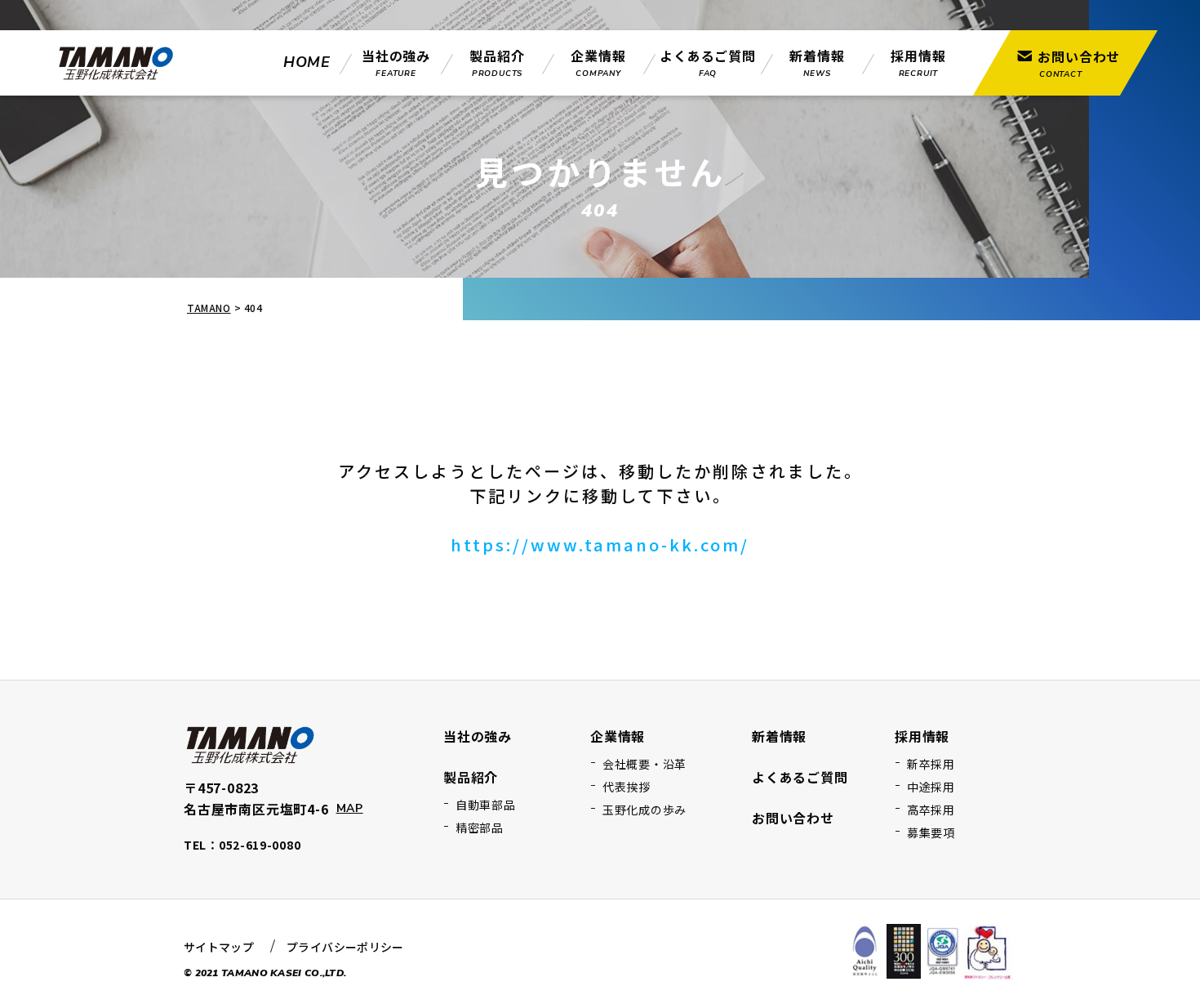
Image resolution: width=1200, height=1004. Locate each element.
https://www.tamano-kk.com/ (600, 544)
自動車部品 (486, 805)
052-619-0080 (259, 845)
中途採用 (931, 787)
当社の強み (477, 736)
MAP (349, 808)
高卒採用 (931, 809)
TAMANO (209, 308)
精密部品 (480, 827)
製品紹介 (470, 777)
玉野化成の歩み (644, 809)
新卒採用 (931, 764)
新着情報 (779, 736)
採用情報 (922, 736)
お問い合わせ (793, 818)
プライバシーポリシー (345, 947)
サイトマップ (219, 947)
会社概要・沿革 (644, 764)
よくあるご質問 (800, 777)
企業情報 (617, 736)
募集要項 (931, 832)
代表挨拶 (626, 787)
